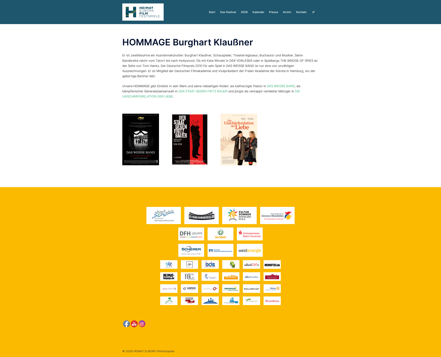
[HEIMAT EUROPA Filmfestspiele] (143, 12)
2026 (244, 12)
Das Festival (228, 12)
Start (212, 12)
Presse (273, 12)
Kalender (258, 12)
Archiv (287, 12)
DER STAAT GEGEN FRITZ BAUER (202, 91)
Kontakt (301, 12)
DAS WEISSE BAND (281, 86)
